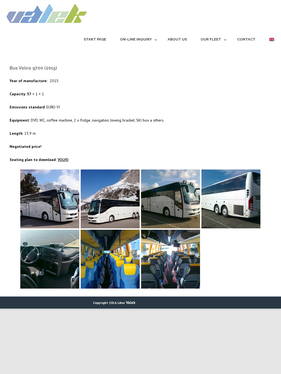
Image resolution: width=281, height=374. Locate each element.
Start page (95, 39)
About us (177, 39)
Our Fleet (211, 39)
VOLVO (63, 159)
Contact (246, 39)
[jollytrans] (45, 25)
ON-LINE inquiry (136, 39)
